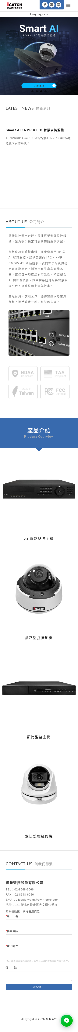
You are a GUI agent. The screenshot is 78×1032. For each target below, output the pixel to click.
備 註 (11, 967)
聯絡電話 (12, 931)
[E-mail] (52, 5)
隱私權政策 (13, 911)
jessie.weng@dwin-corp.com (38, 899)
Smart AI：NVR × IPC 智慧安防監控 (35, 181)
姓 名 (12, 916)
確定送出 (39, 987)
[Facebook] (45, 5)
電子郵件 (12, 946)
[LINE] (58, 5)
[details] (45, 489)
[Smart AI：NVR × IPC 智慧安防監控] (39, 149)
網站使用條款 (31, 911)
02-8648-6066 (24, 889)
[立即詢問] (67, 1021)
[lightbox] (33, 489)
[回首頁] (14, 6)
